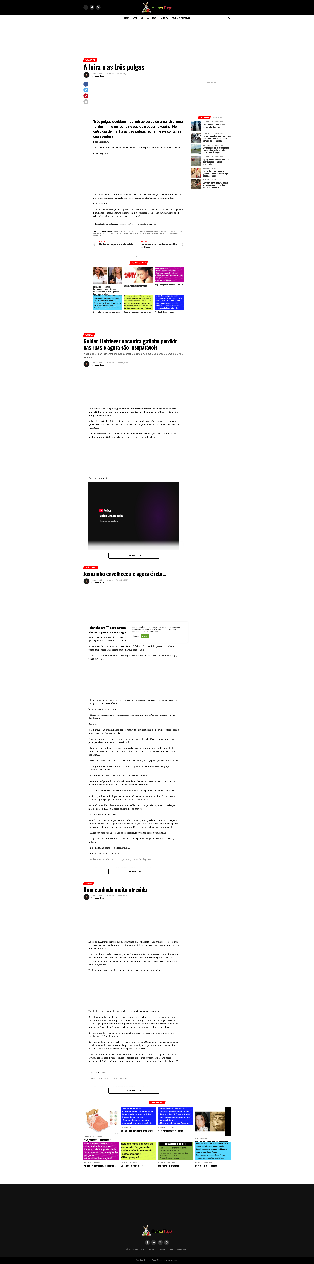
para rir (174, 233)
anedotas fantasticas (103, 233)
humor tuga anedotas (152, 233)
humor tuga (135, 233)
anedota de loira (131, 231)
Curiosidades (152, 17)
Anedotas (164, 17)
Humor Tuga (99, 76)
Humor (134, 17)
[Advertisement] (157, 39)
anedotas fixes (121, 233)
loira (166, 233)
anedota (118, 231)
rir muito (98, 235)
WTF (142, 17)
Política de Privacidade (181, 17)
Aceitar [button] (144, 636)
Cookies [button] (135, 636)
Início (126, 17)
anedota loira (147, 231)
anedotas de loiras (173, 231)
